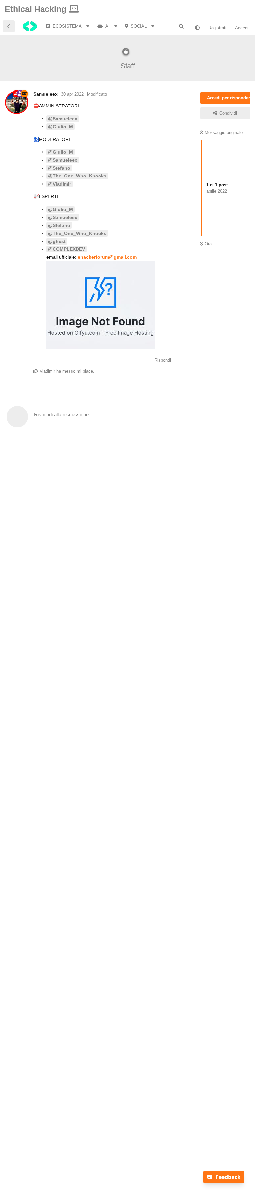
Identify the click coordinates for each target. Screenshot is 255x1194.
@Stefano (59, 168)
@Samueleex (62, 118)
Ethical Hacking (37, 9)
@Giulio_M (60, 126)
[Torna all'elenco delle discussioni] (9, 26)
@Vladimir (59, 184)
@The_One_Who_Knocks (77, 175)
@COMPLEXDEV (66, 249)
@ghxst (57, 241)
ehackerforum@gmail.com (107, 257)
